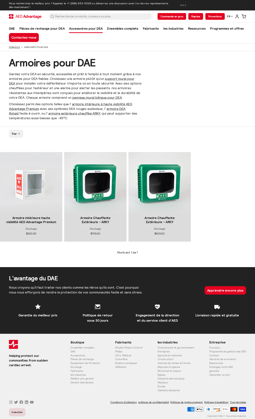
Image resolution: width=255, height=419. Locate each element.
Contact (214, 355)
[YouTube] (32, 402)
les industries (78, 374)
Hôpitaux (163, 382)
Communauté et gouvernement (176, 347)
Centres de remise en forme (174, 363)
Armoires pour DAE (36, 47)
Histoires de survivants (222, 359)
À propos (214, 347)
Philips (118, 351)
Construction (165, 359)
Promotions (215, 16)
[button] (31, 211)
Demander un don (219, 374)
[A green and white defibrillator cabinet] (95, 183)
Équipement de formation (85, 363)
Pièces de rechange (82, 359)
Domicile (14, 47)
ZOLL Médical (123, 355)
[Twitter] (16, 402)
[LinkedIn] (26, 402)
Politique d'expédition (216, 402)
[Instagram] (11, 402)
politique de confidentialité (153, 402)
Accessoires (78, 355)
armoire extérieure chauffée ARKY (74, 113)
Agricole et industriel (170, 355)
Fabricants (77, 371)
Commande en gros (172, 16)
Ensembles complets (82, 347)
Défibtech (120, 367)
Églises (161, 374)
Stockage (76, 367)
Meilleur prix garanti (82, 378)
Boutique (77, 342)
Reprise (195, 16)
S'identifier (17, 412)
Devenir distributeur (82, 382)
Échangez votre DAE (221, 367)
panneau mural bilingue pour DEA (97, 97)
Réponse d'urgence (169, 367)
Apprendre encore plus (225, 290)
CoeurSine (121, 359)
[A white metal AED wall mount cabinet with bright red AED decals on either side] (31, 183)
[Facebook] (21, 402)
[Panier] (244, 16)
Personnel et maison (169, 371)
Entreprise (164, 351)
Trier (14, 133)
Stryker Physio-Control (128, 347)
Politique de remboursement (186, 402)
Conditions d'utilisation (123, 402)
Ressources (216, 363)
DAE (73, 351)
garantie (214, 371)
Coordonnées (238, 402)
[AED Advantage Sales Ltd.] (25, 16)
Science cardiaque (126, 363)
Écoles (161, 386)
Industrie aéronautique (171, 378)
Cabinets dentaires (169, 390)
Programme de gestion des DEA (227, 351)
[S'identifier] (237, 16)
